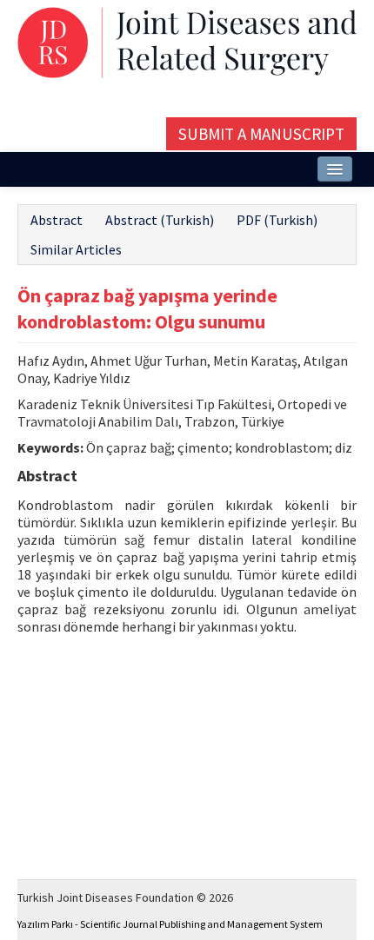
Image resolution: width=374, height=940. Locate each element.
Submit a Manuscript (261, 133)
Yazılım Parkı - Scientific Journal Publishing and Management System (170, 923)
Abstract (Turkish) (159, 219)
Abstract (56, 219)
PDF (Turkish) (277, 219)
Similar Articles (76, 249)
